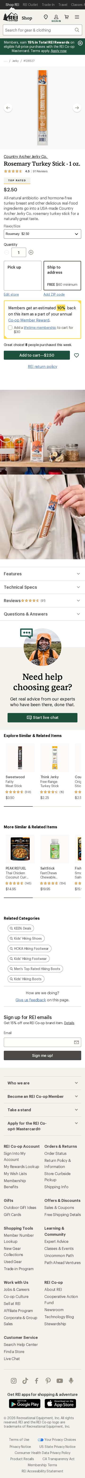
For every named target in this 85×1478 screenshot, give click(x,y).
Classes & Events (58, 1248)
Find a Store (14, 1351)
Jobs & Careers (17, 1289)
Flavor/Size (12, 226)
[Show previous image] (8, 108)
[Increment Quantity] (31, 252)
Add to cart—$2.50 (37, 355)
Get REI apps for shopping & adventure (42, 1394)
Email (8, 1033)
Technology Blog (59, 1316)
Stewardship (55, 1323)
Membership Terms (42, 1465)
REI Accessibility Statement (42, 1471)
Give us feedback (31, 1000)
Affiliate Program (18, 1310)
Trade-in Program (18, 1268)
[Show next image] (77, 108)
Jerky (15, 60)
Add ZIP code (54, 294)
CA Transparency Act (58, 1459)
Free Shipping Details (62, 1214)
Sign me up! (42, 1055)
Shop (27, 17)
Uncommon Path (59, 1255)
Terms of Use (19, 1440)
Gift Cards (12, 1214)
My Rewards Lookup (21, 1166)
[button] (42, 107)
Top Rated (17, 180)
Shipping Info (56, 1186)
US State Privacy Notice (57, 1447)
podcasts (71, 1381)
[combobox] (42, 29)
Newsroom (54, 1309)
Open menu (77, 17)
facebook (37, 1381)
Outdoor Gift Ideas (20, 1207)
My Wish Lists (15, 1173)
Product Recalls (22, 1459)
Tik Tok (25, 1381)
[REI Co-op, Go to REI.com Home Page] (10, 17)
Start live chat (46, 717)
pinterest (48, 1381)
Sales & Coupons (59, 1207)
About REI (53, 1289)
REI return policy (42, 366)
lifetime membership (40, 328)
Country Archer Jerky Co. (26, 156)
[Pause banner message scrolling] (79, 43)
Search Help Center (21, 1344)
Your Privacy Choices (59, 1440)
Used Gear (13, 1261)
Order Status (55, 1153)
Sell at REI (12, 1303)
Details (69, 1023)
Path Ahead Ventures (62, 1262)
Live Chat (12, 1358)
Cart (66, 17)
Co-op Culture (16, 1296)
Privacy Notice (20, 1447)
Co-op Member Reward (28, 320)
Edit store (11, 294)
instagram (14, 1381)
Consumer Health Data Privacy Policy (42, 1453)
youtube (60, 1381)
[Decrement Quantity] (7, 252)
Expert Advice (56, 1241)
